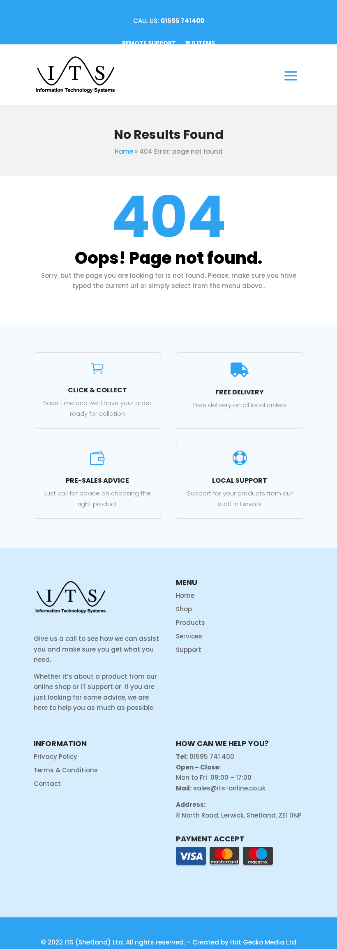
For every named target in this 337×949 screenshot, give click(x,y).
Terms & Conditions (66, 770)
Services (189, 636)
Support (188, 649)
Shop (184, 609)
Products (190, 622)
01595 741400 (182, 20)
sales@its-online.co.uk (229, 788)
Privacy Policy (55, 756)
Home (124, 151)
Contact (47, 783)
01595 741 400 (211, 756)
